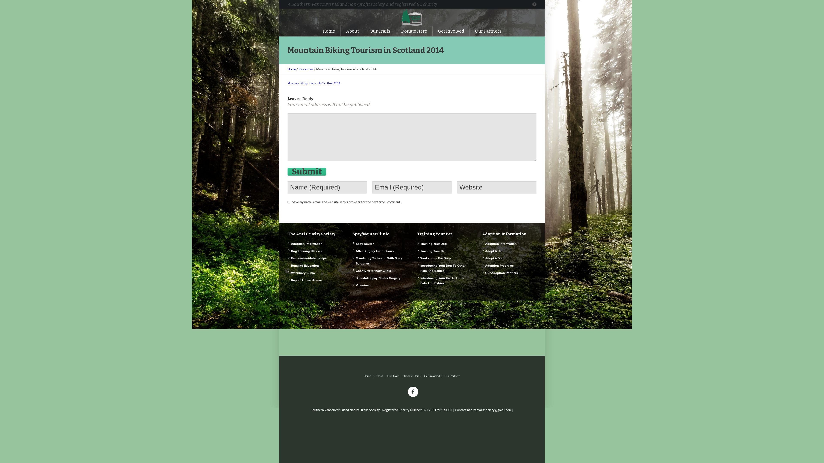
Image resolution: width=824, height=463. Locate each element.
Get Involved (432, 376)
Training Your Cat (433, 251)
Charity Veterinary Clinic (373, 270)
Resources (306, 69)
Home (292, 69)
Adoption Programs (499, 265)
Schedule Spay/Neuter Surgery (378, 278)
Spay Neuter (365, 243)
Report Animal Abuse (306, 280)
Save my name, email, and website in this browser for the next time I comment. (346, 202)
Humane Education (305, 265)
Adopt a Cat (494, 251)
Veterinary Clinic (303, 273)
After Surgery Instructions (375, 251)
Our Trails (393, 376)
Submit (307, 172)
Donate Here (412, 376)
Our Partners (452, 376)
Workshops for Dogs (435, 258)
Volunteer (363, 285)
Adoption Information (307, 243)
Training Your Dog (433, 243)
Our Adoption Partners (501, 273)
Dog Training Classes (306, 251)
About (379, 376)
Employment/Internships (309, 258)
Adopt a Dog (494, 258)
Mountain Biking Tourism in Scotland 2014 (314, 83)
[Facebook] (534, 4)
